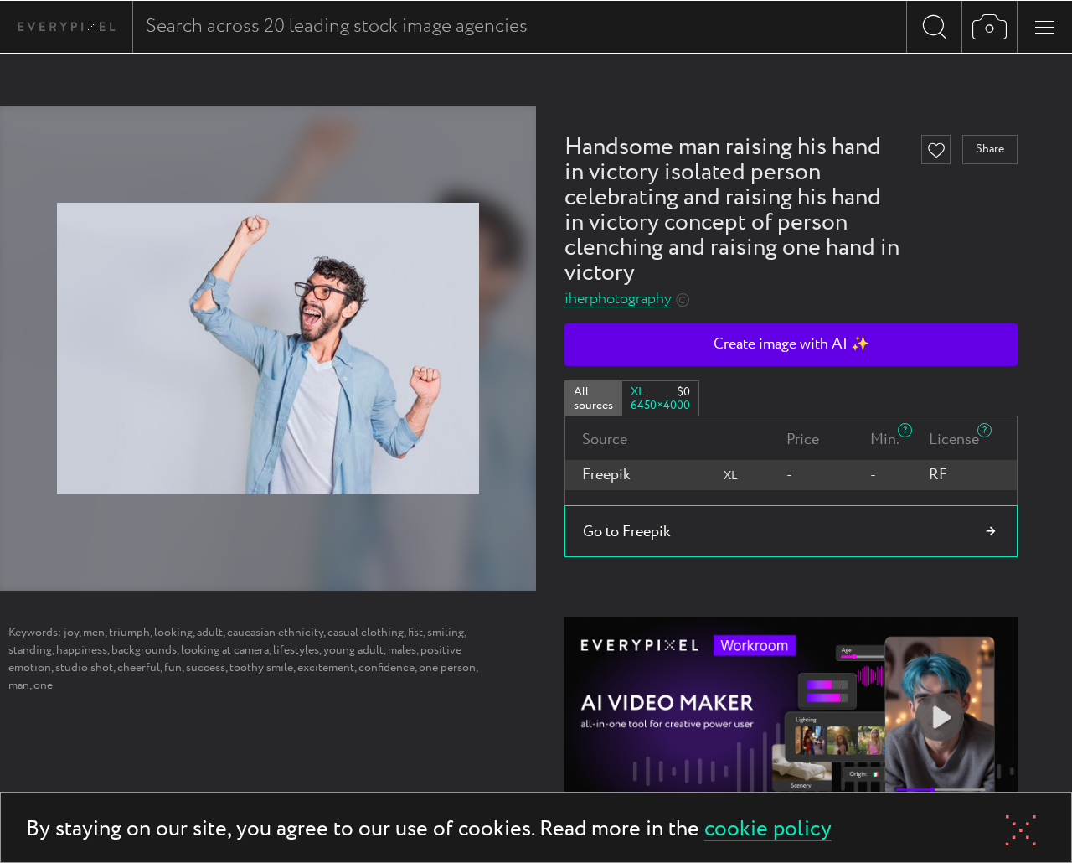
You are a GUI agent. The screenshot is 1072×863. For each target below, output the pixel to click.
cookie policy (768, 830)
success (205, 667)
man (18, 685)
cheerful (138, 667)
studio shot (84, 667)
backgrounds (144, 650)
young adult (353, 650)
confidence (386, 667)
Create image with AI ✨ (791, 344)
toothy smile (261, 667)
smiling (445, 632)
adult (210, 632)
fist (415, 632)
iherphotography (618, 299)
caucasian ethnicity (275, 632)
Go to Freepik (627, 532)
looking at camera (225, 650)
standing (30, 650)
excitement (325, 667)
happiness (81, 650)
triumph (129, 632)
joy (71, 632)
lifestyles (296, 650)
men (94, 632)
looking (173, 632)
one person (447, 667)
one (43, 685)
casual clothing (365, 632)
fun (173, 667)
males (402, 650)
